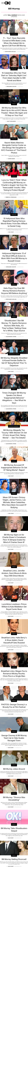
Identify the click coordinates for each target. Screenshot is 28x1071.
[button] (3, 3)
